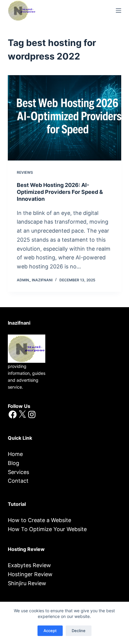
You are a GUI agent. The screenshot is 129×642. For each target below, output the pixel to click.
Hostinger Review (30, 574)
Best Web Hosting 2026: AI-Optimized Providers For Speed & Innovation (60, 192)
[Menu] (118, 10)
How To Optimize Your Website (47, 529)
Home (15, 454)
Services (18, 472)
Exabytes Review (29, 565)
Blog (13, 463)
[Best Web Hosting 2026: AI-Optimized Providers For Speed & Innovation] (64, 117)
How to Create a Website (39, 520)
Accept (50, 630)
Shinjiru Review (27, 583)
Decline (79, 630)
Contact (18, 481)
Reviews (25, 172)
